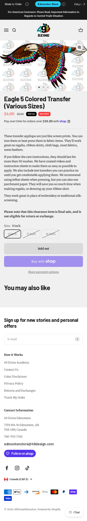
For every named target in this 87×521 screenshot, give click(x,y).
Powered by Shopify (48, 509)
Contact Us (11, 369)
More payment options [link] (43, 272)
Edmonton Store (48, 4)
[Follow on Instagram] (17, 468)
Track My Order (14, 397)
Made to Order (13, 4)
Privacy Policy (13, 383)
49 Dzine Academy (16, 362)
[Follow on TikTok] (27, 468)
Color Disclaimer (15, 376)
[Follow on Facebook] (7, 468)
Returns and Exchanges (20, 390)
